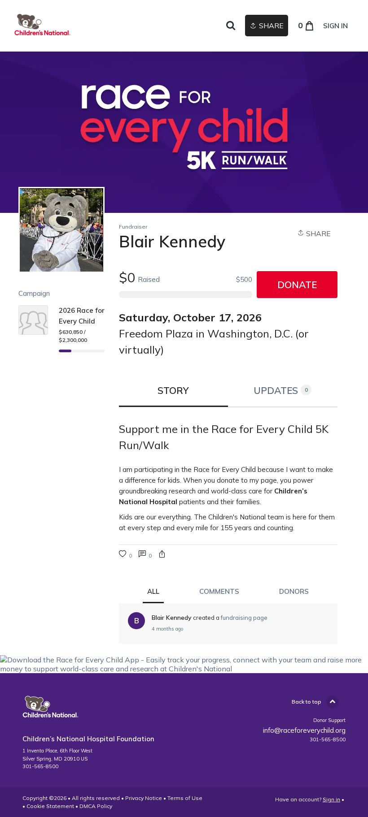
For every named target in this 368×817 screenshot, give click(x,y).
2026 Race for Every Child (82, 315)
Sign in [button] (335, 26)
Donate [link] (297, 284)
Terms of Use (184, 798)
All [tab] (153, 591)
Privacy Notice (143, 798)
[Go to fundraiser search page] (230, 26)
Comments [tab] (219, 591)
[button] (162, 555)
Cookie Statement (50, 806)
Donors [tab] (294, 591)
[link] (42, 25)
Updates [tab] (281, 390)
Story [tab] (173, 390)
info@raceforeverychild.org (304, 730)
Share (317, 233)
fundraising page (244, 617)
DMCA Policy (95, 806)
